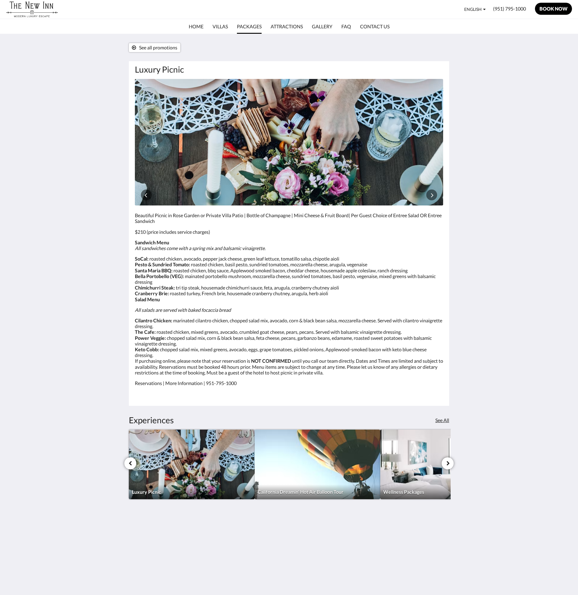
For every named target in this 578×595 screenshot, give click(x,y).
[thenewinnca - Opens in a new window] (437, 535)
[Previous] (130, 463)
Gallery (247, 542)
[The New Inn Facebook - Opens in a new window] (421, 535)
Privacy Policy (306, 542)
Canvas (435, 577)
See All (442, 420)
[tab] (263, 522)
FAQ (297, 537)
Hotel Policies (306, 531)
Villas (245, 531)
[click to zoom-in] (289, 142)
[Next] (448, 463)
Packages (249, 537)
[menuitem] (196, 26)
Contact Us (303, 547)
